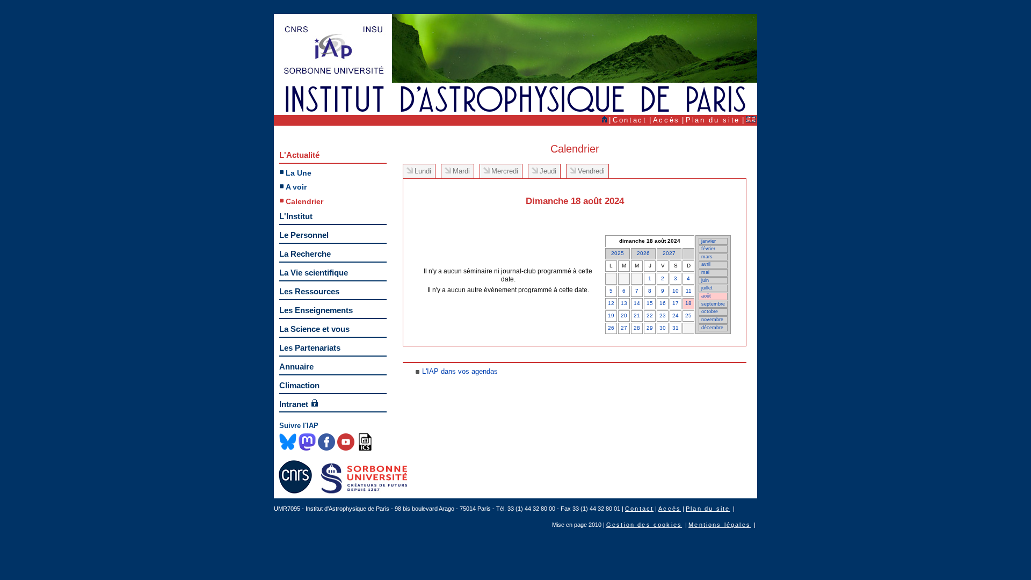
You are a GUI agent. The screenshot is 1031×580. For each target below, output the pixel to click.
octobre (709, 311)
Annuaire (296, 366)
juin (705, 280)
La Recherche (305, 253)
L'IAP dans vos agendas (460, 371)
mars (707, 256)
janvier (708, 241)
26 (611, 328)
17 (675, 303)
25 (688, 315)
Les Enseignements (316, 310)
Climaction (299, 385)
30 (662, 328)
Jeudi (548, 171)
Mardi (461, 171)
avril (705, 264)
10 (675, 291)
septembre (713, 304)
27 (624, 328)
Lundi (423, 171)
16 (662, 303)
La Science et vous (314, 329)
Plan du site (713, 120)
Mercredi (504, 171)
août (706, 296)
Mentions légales (719, 524)
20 (624, 315)
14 (637, 303)
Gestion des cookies (644, 524)
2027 (669, 253)
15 (650, 303)
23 (662, 315)
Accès (666, 120)
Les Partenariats (309, 347)
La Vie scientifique (313, 272)
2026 (643, 253)
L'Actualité (299, 155)
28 (637, 328)
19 (611, 315)
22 (650, 315)
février (708, 248)
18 (688, 303)
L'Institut (296, 216)
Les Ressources (309, 291)
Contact (630, 120)
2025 (617, 253)
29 (650, 328)
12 (611, 303)
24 (675, 315)
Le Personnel (304, 235)
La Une (298, 173)
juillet (707, 288)
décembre (712, 327)
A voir (296, 187)
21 (637, 315)
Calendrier (304, 201)
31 (675, 328)
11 (689, 291)
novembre (712, 319)
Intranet (293, 404)
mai (705, 272)
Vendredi (591, 171)
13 (624, 303)
